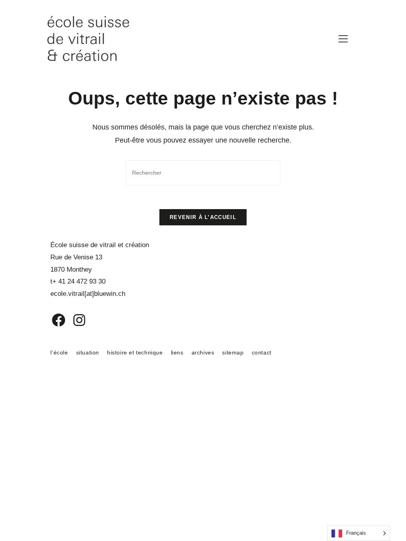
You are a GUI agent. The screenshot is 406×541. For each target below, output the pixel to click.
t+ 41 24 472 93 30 (77, 281)
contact (262, 352)
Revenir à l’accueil (203, 217)
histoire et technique (135, 352)
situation (87, 352)
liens (177, 352)
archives (203, 352)
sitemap (232, 352)
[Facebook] (53, 320)
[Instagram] (74, 320)
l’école (59, 352)
